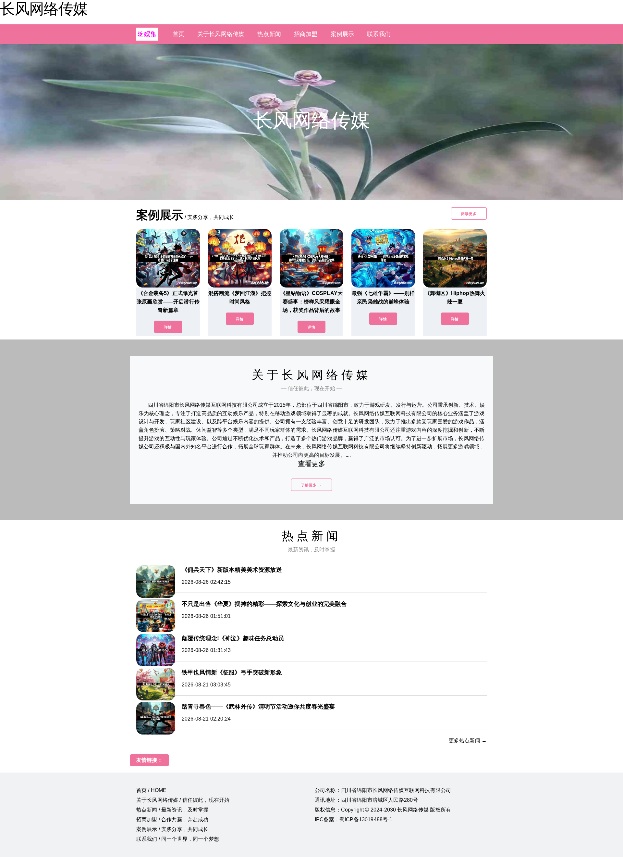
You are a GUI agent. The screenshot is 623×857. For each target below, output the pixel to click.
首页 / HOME (151, 790)
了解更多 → (311, 485)
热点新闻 (269, 34)
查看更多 (311, 464)
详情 (168, 327)
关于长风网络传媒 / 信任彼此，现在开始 (182, 800)
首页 (178, 34)
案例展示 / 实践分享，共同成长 (172, 829)
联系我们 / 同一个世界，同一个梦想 (177, 839)
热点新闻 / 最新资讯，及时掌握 (172, 809)
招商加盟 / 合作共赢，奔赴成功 (172, 819)
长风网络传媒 (44, 8)
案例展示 (342, 34)
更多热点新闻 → (468, 740)
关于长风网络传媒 (220, 34)
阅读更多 (469, 214)
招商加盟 (306, 34)
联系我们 (379, 34)
